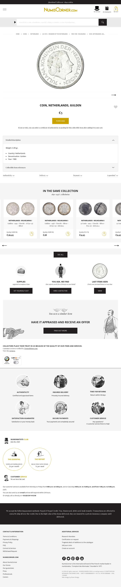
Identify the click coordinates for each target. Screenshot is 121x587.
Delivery (42, 175)
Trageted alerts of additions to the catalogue (77, 542)
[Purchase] (31, 234)
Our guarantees (8, 568)
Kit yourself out (21, 291)
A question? (111, 175)
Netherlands (34, 34)
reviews (12, 351)
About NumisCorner (10, 562)
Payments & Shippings (11, 539)
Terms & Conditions (10, 536)
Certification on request (70, 539)
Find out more (60, 330)
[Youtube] (82, 558)
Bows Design (75, 577)
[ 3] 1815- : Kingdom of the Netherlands (54, 34)
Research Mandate (68, 536)
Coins (25, 34)
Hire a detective (60, 291)
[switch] (16, 362)
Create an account (68, 548)
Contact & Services (9, 548)
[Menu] (20, 357)
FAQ (4, 545)
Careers (5, 577)
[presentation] (7, 95)
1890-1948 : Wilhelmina (78, 34)
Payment (76, 175)
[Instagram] (77, 558)
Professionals (7, 574)
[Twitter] (68, 558)
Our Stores (6, 565)
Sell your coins (67, 545)
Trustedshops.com (30, 348)
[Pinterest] (73, 558)
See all (61, 254)
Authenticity (7, 175)
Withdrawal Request (10, 551)
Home (17, 34)
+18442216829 (68, 2)
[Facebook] (64, 558)
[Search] (103, 22)
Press (5, 571)
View (100, 291)
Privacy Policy (7, 542)
